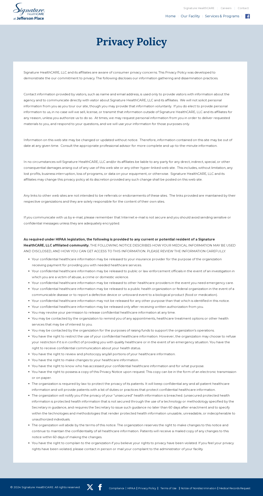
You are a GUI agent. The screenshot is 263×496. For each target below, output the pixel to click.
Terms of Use (168, 488)
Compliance (117, 488)
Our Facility (190, 16)
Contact (243, 8)
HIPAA (131, 488)
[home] (29, 12)
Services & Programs (222, 16)
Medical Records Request (234, 488)
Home (170, 16)
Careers (226, 8)
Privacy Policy (147, 488)
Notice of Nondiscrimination (198, 488)
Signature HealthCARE (198, 8)
